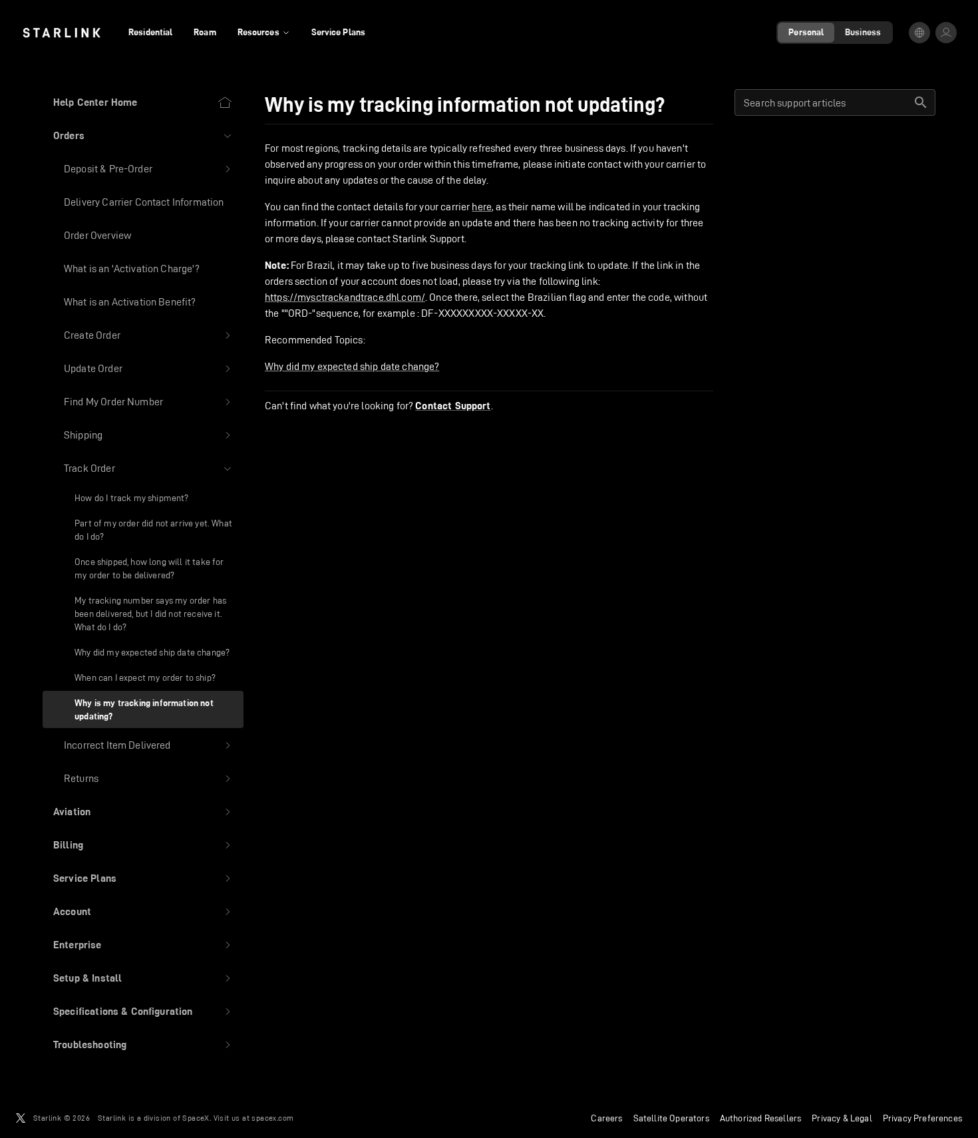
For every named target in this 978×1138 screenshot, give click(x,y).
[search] (920, 102)
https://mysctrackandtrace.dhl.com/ (345, 297)
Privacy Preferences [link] (922, 1118)
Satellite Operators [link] (671, 1118)
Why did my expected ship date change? (352, 366)
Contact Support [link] (452, 406)
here (482, 206)
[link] (61, 32)
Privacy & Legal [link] (842, 1118)
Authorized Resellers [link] (760, 1118)
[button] (143, 136)
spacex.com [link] (272, 1117)
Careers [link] (606, 1118)
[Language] (919, 32)
